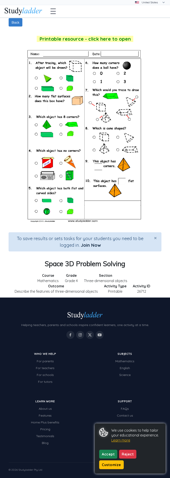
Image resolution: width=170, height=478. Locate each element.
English (125, 368)
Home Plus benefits (45, 422)
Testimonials (45, 436)
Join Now (91, 245)
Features (45, 415)
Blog (45, 443)
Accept (108, 454)
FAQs (125, 409)
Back (15, 22)
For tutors (45, 382)
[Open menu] (53, 11)
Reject (128, 454)
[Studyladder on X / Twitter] (90, 335)
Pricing (45, 429)
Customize (111, 465)
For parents (45, 361)
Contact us (125, 415)
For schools (45, 375)
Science (125, 375)
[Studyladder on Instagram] (80, 335)
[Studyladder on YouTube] (100, 335)
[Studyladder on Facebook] (70, 335)
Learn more (120, 440)
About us (45, 409)
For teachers (45, 368)
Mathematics (124, 361)
